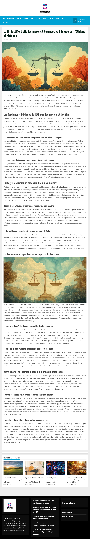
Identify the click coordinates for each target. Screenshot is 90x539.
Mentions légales (67, 516)
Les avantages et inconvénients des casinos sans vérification (54, 480)
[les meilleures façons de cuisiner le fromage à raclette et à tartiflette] (76, 468)
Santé (57, 18)
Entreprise (10, 18)
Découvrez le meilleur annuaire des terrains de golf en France (13, 480)
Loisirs (38, 18)
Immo (32, 18)
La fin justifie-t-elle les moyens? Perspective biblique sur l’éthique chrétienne (43, 531)
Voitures (5, 23)
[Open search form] (70, 20)
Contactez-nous (81, 20)
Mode (51, 18)
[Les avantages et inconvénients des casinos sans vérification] (55, 468)
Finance (26, 18)
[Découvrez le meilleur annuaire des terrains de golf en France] (13, 468)
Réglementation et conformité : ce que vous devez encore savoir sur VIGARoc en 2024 (34, 480)
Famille (19, 18)
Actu (3, 18)
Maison (45, 18)
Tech (63, 18)
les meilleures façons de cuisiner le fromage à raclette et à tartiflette (76, 480)
